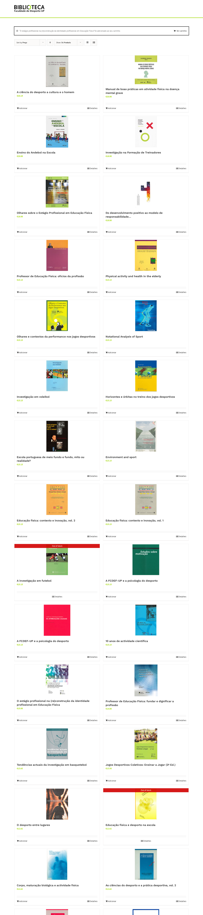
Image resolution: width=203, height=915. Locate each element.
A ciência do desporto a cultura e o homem (45, 92)
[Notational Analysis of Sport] (146, 316)
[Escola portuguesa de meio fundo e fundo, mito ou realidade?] (57, 436)
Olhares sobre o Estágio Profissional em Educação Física (54, 212)
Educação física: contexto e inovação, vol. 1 (135, 520)
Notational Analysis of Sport (124, 336)
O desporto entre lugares (33, 825)
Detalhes (93, 108)
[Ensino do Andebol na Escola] (57, 132)
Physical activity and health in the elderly (133, 276)
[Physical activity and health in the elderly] (146, 255)
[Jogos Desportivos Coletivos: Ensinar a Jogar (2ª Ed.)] (146, 744)
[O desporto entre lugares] (57, 804)
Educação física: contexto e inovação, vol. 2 (46, 520)
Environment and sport (121, 457)
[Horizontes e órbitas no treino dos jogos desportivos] (146, 376)
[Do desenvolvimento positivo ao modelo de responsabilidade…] (146, 192)
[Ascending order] (50, 42)
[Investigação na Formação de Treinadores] (146, 132)
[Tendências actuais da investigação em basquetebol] (57, 744)
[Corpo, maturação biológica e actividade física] (57, 864)
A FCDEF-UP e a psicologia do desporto (132, 580)
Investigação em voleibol (33, 396)
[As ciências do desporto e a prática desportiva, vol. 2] (146, 864)
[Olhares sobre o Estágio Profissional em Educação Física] (57, 192)
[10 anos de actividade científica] (146, 620)
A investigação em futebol (34, 580)
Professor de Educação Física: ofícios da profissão (50, 276)
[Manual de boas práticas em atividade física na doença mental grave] (146, 69)
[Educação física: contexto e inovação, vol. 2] (57, 500)
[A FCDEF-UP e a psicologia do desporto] (146, 560)
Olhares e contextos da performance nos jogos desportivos (56, 336)
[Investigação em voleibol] (57, 376)
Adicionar (23, 108)
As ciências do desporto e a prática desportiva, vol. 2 (141, 885)
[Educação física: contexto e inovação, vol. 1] (146, 500)
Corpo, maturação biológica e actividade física (48, 885)
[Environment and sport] (146, 436)
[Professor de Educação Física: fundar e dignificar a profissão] (146, 680)
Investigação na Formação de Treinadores (133, 152)
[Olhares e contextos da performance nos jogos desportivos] (57, 316)
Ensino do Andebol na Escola (36, 152)
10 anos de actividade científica (127, 641)
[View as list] (94, 42)
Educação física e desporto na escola (130, 825)
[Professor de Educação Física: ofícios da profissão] (57, 255)
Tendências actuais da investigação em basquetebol (52, 764)
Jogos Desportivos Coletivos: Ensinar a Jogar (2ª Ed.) (140, 764)
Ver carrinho (182, 31)
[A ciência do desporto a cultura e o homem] (57, 71)
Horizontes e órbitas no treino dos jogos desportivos (140, 396)
